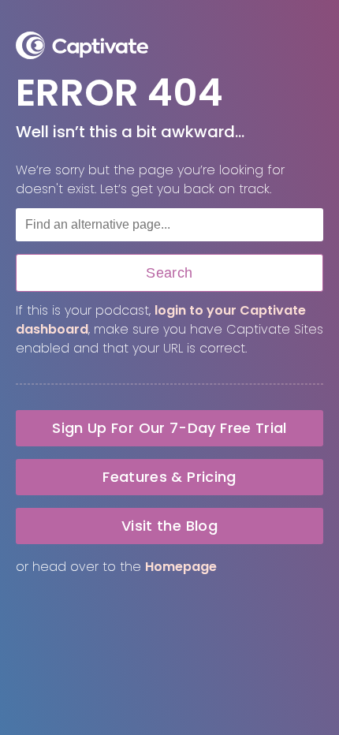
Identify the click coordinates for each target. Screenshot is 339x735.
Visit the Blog (169, 525)
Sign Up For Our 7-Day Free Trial (169, 428)
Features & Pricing (169, 477)
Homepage (181, 567)
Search (169, 273)
